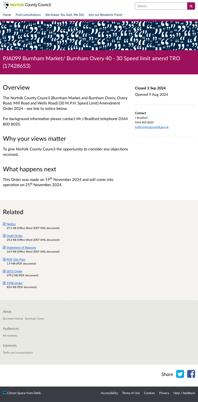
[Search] (191, 6)
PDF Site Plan (16, 259)
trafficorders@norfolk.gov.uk (152, 127)
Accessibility (109, 393)
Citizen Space (16, 393)
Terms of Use (131, 393)
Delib (37, 393)
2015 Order (14, 271)
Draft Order (15, 235)
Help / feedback (184, 393)
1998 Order (14, 283)
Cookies (149, 393)
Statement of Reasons (21, 247)
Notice (11, 224)
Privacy (164, 393)
